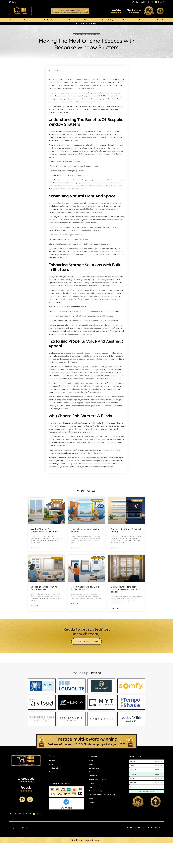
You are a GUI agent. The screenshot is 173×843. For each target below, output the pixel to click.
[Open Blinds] (128, 20)
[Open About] (73, 20)
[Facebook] (22, 799)
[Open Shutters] (91, 20)
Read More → (35, 548)
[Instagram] (30, 799)
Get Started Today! (86, 641)
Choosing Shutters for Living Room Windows (44, 588)
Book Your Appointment (86, 840)
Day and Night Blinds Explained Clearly (126, 530)
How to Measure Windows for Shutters (85, 530)
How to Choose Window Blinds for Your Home (85, 588)
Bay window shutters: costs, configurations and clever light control (125, 589)
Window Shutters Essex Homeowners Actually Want (44, 530)
